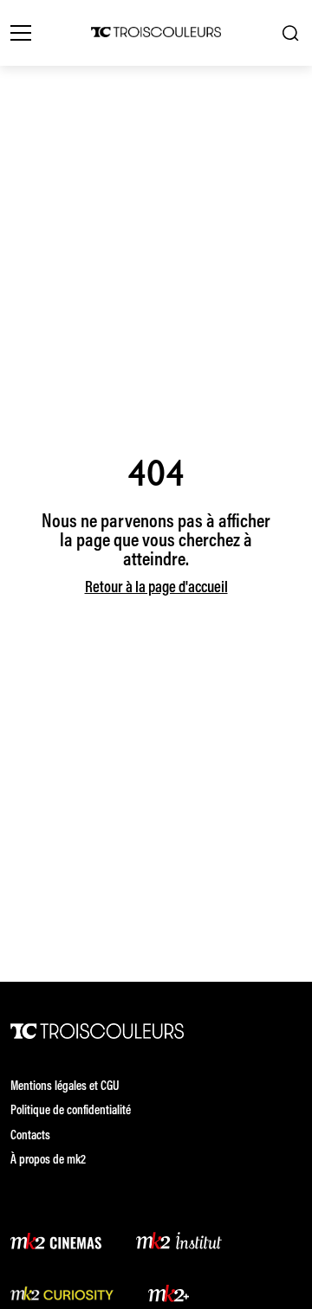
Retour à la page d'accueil (156, 588)
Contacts (30, 1136)
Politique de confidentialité (70, 1111)
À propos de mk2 (48, 1160)
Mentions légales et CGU (65, 1086)
